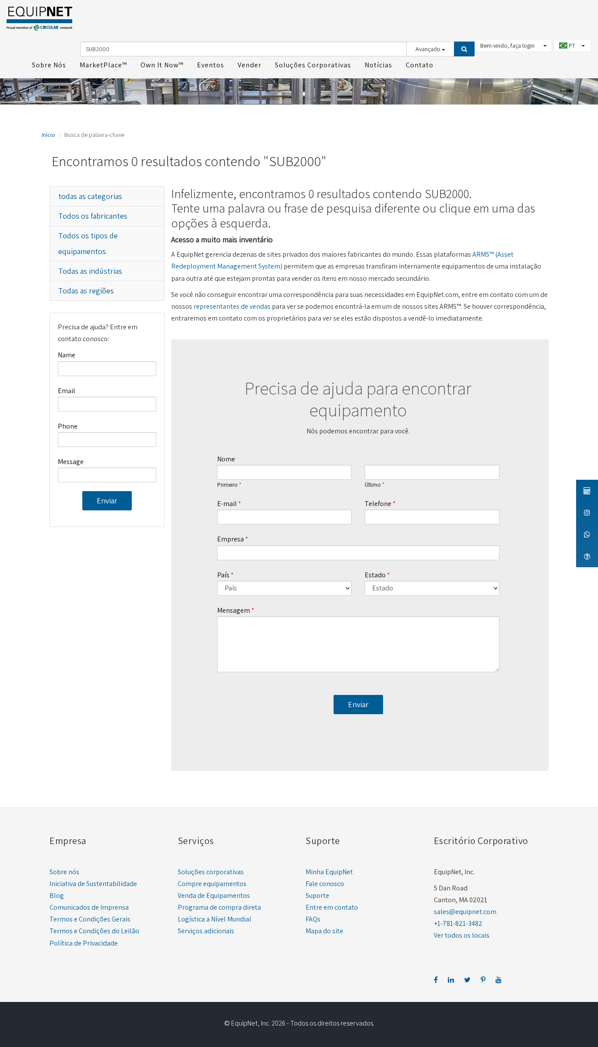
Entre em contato (332, 907)
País (223, 574)
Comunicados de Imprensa (89, 907)
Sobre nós (64, 871)
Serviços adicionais (206, 930)
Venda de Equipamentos (214, 895)
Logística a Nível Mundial (214, 919)
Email (66, 390)
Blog (56, 895)
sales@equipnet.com (465, 911)
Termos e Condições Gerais (89, 919)
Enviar (107, 501)
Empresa (230, 539)
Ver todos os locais (461, 935)
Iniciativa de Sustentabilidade (93, 883)
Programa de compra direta (219, 907)
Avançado (428, 49)
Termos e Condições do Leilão (94, 930)
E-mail (227, 503)
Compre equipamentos (212, 883)
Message (71, 461)
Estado (375, 574)
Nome (226, 459)
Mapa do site (324, 930)
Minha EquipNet (329, 871)
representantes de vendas (232, 306)
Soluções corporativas (211, 871)
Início (48, 135)
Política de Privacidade (83, 943)
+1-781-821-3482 (458, 923)
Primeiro (227, 485)
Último (373, 485)
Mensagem (233, 610)
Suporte (317, 895)
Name (66, 354)
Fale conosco (325, 883)
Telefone (378, 503)
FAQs (313, 919)
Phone (67, 426)
